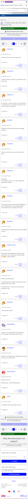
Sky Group (3, 487)
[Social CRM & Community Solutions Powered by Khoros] (23, 496)
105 (4, 409)
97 (3, 212)
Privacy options (4, 483)
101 (4, 315)
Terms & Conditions (23, 483)
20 (21, 43)
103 (4, 362)
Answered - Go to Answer (14, 28)
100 (4, 293)
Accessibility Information (22, 485)
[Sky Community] (8, 2)
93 (3, 111)
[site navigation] (1, 2)
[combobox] (13, 10)
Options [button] (2, 20)
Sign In (26, 2)
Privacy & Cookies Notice (6, 485)
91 (3, 62)
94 (3, 135)
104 (4, 387)
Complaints (3, 486)
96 (3, 187)
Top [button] (15, 481)
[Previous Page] (3, 43)
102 (4, 339)
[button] (26, 48)
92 (3, 86)
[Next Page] (24, 43)
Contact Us (24, 486)
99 (3, 261)
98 (3, 236)
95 (3, 161)
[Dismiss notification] (26, 5)
